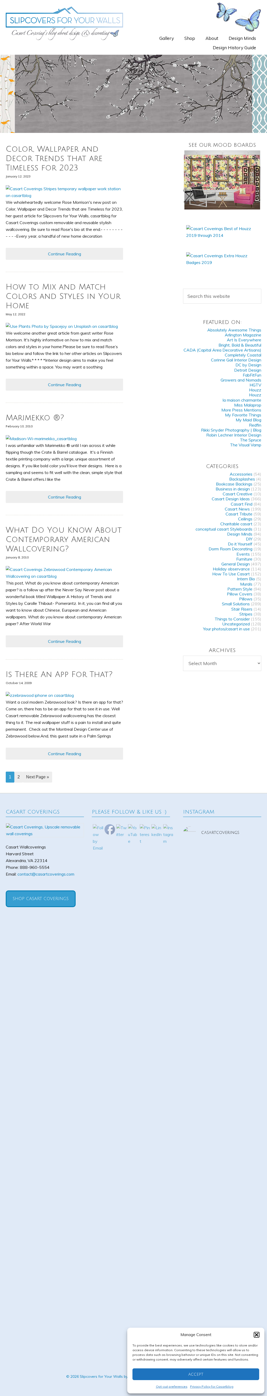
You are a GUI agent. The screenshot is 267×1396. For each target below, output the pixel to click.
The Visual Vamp (245, 444)
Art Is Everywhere (244, 339)
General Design (235, 564)
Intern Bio (246, 578)
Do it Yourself (240, 543)
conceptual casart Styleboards (224, 529)
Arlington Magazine (243, 334)
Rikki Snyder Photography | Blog (231, 430)
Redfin (255, 425)
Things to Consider (232, 619)
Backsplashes (242, 479)
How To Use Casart (231, 573)
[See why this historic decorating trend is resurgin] (222, 913)
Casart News (237, 509)
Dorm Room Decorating (230, 548)
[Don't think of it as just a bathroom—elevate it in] (222, 1092)
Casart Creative (237, 493)
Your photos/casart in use (226, 628)
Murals (246, 584)
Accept (195, 1374)
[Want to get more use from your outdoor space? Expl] (195, 1264)
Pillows (245, 598)
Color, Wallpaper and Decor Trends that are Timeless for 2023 (54, 158)
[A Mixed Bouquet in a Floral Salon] (222, 180)
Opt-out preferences (171, 1386)
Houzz (255, 389)
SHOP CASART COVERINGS (41, 898)
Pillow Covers (239, 593)
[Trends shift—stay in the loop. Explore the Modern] (195, 907)
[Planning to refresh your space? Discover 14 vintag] (249, 1257)
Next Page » (37, 777)
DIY (249, 539)
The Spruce (250, 439)
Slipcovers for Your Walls (64, 22)
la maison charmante (242, 400)
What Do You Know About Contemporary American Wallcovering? (64, 539)
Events (243, 554)
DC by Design (248, 364)
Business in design (233, 488)
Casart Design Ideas (231, 498)
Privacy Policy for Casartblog (211, 1386)
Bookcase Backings (234, 484)
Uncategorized (236, 623)
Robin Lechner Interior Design (233, 435)
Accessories (241, 474)
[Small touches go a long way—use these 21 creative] (195, 1106)
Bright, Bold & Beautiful (240, 345)
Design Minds (239, 534)
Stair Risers (241, 609)
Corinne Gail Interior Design (236, 359)
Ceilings (245, 518)
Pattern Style (239, 589)
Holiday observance (231, 568)
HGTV (255, 385)
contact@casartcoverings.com (45, 874)
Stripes (245, 614)
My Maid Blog (248, 419)
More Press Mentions (241, 410)
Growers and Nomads (241, 380)
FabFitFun (252, 375)
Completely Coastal (243, 355)
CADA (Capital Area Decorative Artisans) (222, 350)
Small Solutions (236, 603)
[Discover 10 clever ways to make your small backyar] (222, 1254)
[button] (256, 1334)
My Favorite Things (243, 414)
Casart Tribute (239, 513)
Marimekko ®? (35, 418)
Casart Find (241, 504)
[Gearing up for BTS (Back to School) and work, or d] (249, 1079)
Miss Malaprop (247, 405)
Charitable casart (236, 523)
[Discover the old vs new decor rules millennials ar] (249, 930)
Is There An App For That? (59, 674)
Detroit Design (247, 370)
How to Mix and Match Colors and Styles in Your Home (63, 296)
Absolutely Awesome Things (234, 330)
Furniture (244, 559)
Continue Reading (64, 253)
